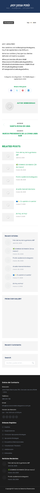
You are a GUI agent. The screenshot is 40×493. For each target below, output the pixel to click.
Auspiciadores (10, 431)
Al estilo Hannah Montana (25, 189)
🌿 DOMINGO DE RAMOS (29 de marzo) (26, 166)
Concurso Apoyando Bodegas (15, 435)
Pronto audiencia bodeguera (26, 177)
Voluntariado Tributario (13, 446)
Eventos (7, 427)
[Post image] (8, 156)
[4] (9, 315)
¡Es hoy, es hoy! (21, 214)
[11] (25, 323)
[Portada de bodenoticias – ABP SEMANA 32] (25, 315)
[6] (9, 323)
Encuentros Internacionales (14, 442)
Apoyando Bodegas (12, 438)
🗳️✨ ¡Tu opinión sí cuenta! (26, 201)
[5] (25, 307)
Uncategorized (8, 22)
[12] (17, 323)
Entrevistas (8, 453)
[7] (9, 331)
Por (28, 77)
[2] (25, 331)
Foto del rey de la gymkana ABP (26, 153)
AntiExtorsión (9, 449)
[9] (17, 315)
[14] (9, 307)
